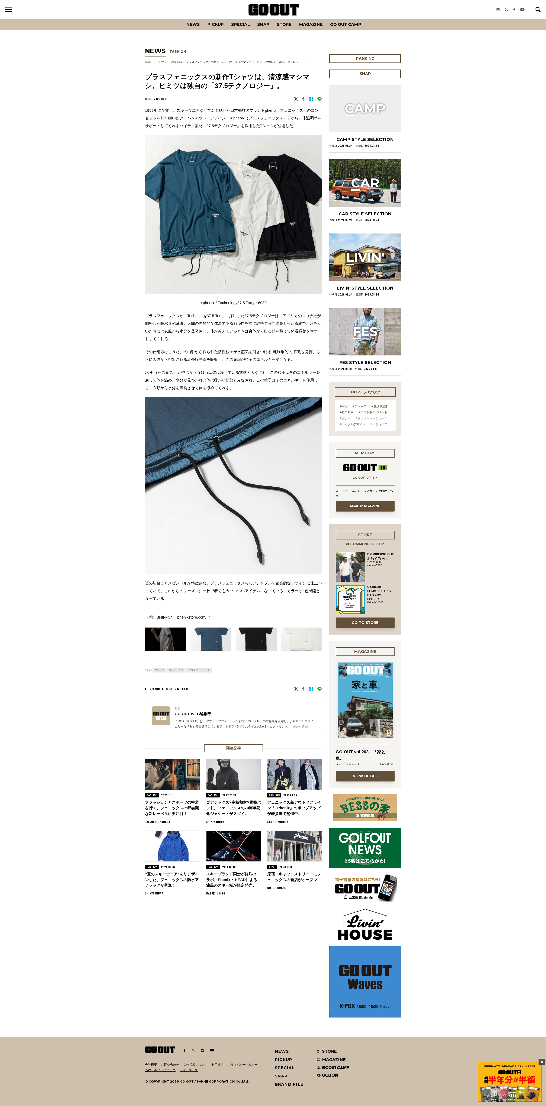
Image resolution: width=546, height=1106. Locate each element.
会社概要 (151, 1064)
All (177, 19)
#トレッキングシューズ (371, 418)
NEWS (161, 62)
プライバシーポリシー (243, 1064)
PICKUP (215, 24)
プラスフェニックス (199, 670)
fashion (176, 62)
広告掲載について (195, 1064)
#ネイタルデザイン (353, 424)
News (193, 24)
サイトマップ (189, 1070)
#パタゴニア (379, 424)
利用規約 (218, 1064)
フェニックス (176, 670)
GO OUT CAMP (345, 24)
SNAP (263, 24)
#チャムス (359, 406)
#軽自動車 (347, 412)
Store (284, 24)
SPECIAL (240, 24)
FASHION (178, 52)
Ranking (365, 19)
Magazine (311, 24)
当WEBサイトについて (160, 1070)
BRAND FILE (289, 1084)
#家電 (344, 406)
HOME (149, 62)
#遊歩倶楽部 (380, 406)
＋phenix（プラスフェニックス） (258, 118)
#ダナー (345, 418)
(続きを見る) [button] (300, 726)
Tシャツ (159, 670)
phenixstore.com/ (191, 617)
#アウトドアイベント (373, 412)
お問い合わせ (170, 1064)
